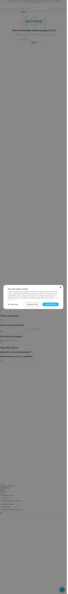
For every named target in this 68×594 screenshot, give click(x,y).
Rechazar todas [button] (32, 304)
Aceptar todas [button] (51, 304)
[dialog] (33, 297)
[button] (13, 304)
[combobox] (60, 287)
